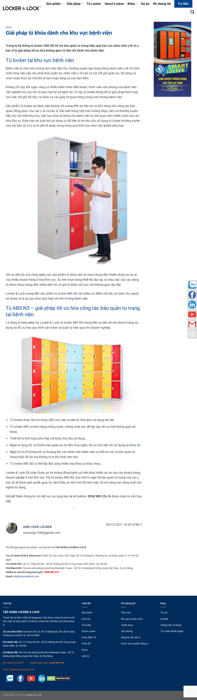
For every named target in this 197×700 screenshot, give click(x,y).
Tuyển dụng (127, 625)
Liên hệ (85, 656)
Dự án (145, 4)
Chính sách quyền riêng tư (134, 643)
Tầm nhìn (126, 612)
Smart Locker (114, 4)
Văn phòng (127, 631)
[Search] (192, 12)
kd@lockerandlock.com (26, 576)
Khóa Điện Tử (89, 637)
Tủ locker (16, 463)
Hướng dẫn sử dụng (170, 625)
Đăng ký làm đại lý (130, 637)
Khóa (131, 4)
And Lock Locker (37, 527)
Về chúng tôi (162, 4)
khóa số (134, 445)
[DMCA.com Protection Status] (58, 678)
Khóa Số (86, 643)
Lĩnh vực (86, 619)
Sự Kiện (164, 619)
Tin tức (164, 612)
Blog (9, 27)
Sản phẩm (53, 4)
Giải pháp (73, 4)
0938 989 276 (56, 663)
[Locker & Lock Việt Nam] (22, 8)
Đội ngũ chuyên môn (132, 619)
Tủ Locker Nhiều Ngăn (172, 631)
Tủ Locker (94, 4)
